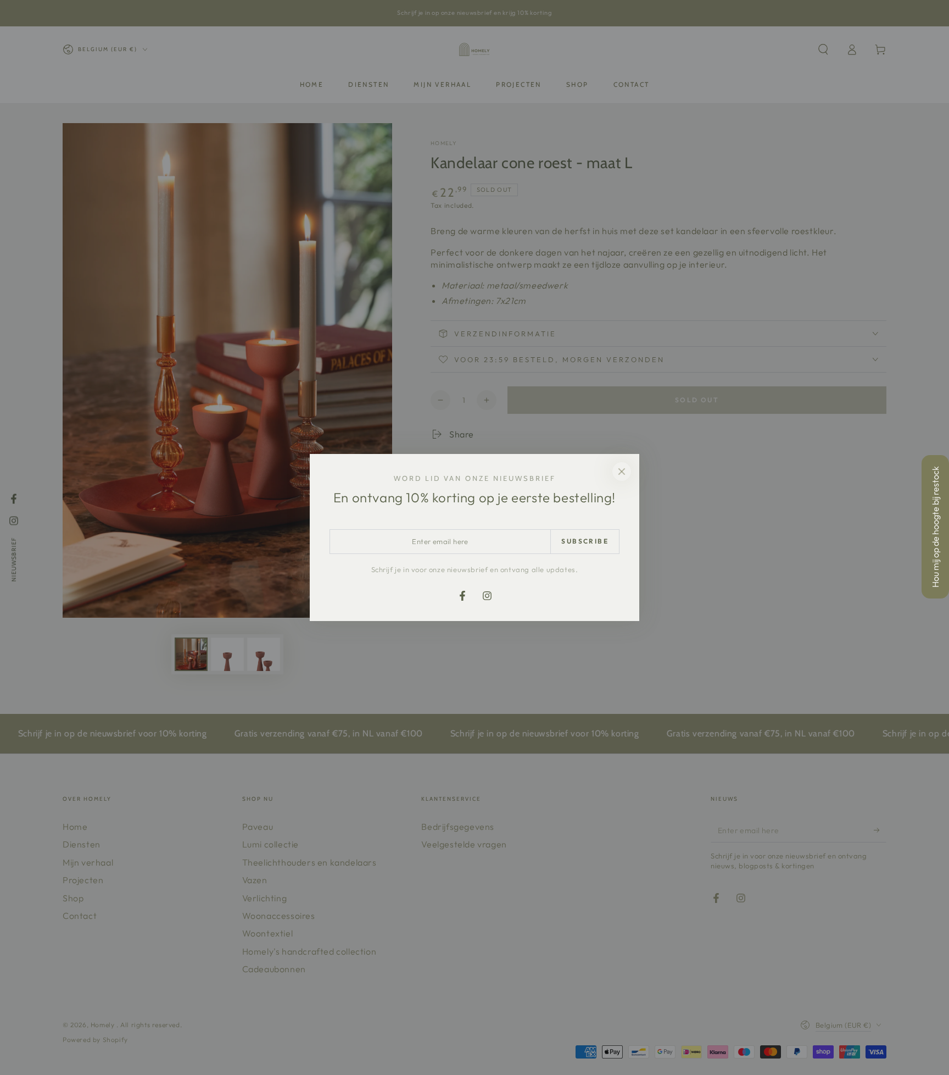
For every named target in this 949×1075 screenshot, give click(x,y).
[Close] (622, 471)
